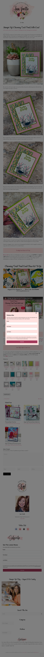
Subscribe (22, 341)
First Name (9, 326)
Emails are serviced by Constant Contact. (22, 338)
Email (8, 321)
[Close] (36, 313)
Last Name (9, 331)
